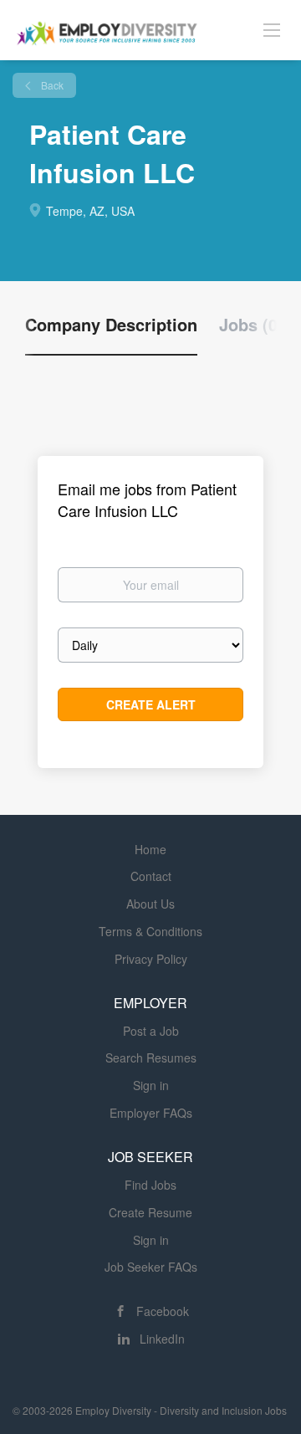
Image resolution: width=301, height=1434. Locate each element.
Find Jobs (150, 1184)
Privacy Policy (151, 958)
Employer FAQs (151, 1112)
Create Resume (150, 1212)
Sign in (151, 1085)
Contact (150, 876)
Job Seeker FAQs (151, 1266)
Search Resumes (150, 1057)
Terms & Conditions (150, 931)
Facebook (162, 1311)
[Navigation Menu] (271, 29)
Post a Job (151, 1030)
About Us (150, 903)
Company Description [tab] (111, 324)
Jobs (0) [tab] (251, 324)
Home (150, 849)
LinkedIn (162, 1338)
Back (51, 85)
